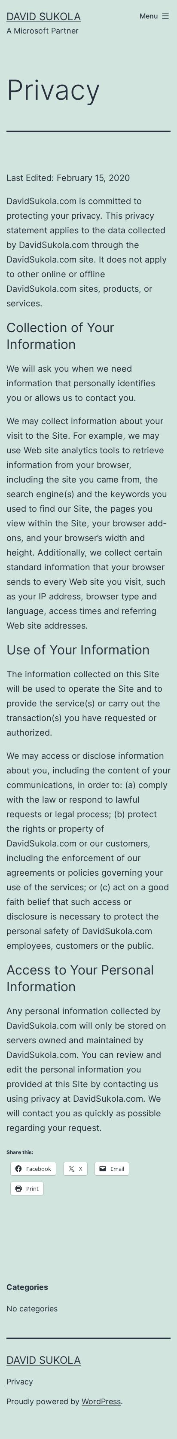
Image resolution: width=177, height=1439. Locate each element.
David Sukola (43, 16)
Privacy (19, 1381)
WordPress (101, 1401)
